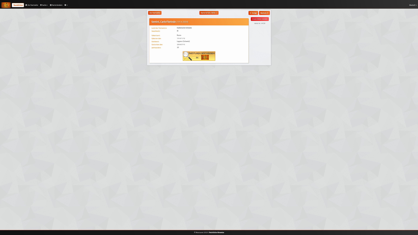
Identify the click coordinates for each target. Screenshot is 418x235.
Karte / (209, 13)
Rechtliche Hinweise (216, 232)
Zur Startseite (155, 13)
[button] (66, 5)
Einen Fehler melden (259, 19)
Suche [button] (44, 5)
